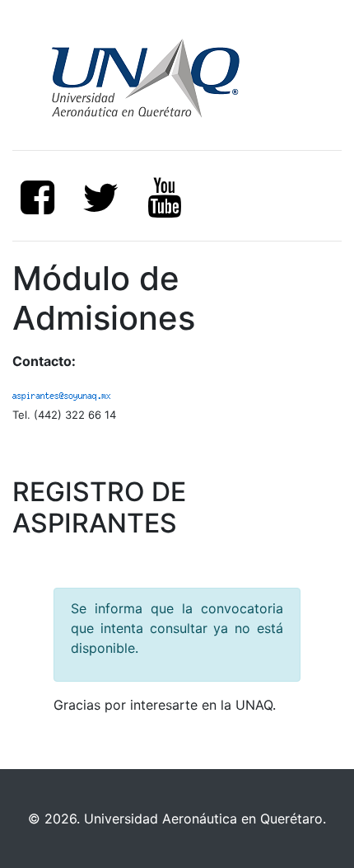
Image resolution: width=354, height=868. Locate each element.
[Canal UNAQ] (163, 198)
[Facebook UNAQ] (37, 198)
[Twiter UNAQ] (101, 198)
